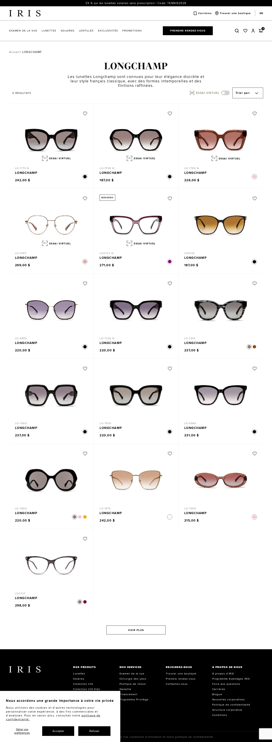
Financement (128, 694)
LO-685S (21, 338)
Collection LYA (83, 684)
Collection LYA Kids (86, 689)
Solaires (78, 679)
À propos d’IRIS (223, 673)
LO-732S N (107, 338)
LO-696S (190, 423)
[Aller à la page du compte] (253, 30)
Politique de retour (133, 684)
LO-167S (105, 508)
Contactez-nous (177, 684)
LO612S (189, 253)
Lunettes (79, 673)
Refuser (94, 731)
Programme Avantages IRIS (231, 679)
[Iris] (25, 13)
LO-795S (190, 508)
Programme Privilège (134, 699)
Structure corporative (227, 710)
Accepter (58, 731)
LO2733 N (106, 253)
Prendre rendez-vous (187, 30)
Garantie (125, 689)
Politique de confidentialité (231, 704)
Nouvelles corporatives (228, 699)
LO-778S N (191, 168)
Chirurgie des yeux (133, 679)
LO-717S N (22, 168)
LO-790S (21, 423)
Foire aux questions (226, 684)
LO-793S (105, 423)
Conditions (219, 715)
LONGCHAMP (26, 173)
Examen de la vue (132, 673)
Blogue (217, 694)
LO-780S (21, 508)
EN (261, 13)
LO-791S (190, 338)
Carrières (218, 689)
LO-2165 (20, 253)
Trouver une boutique (181, 673)
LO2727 (20, 593)
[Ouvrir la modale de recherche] (237, 30)
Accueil (14, 52)
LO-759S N (107, 168)
